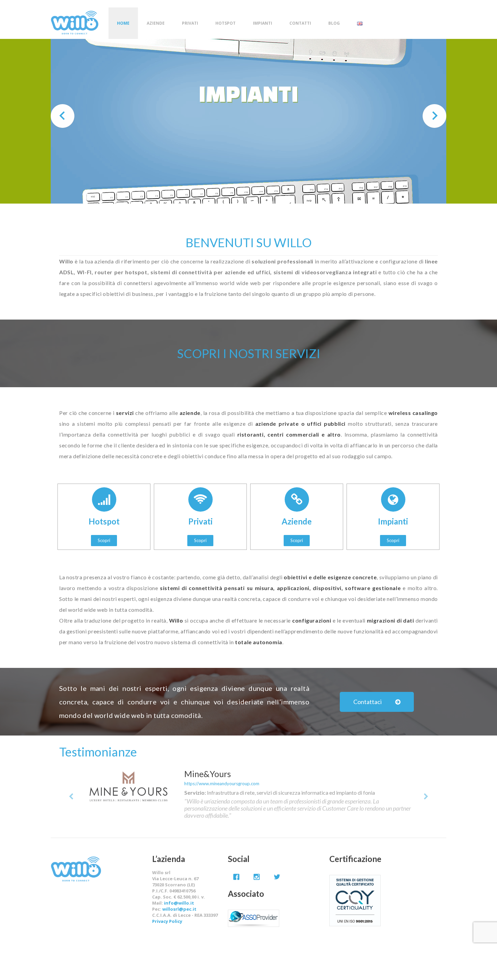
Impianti (262, 23)
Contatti (300, 23)
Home (123, 23)
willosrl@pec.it (179, 909)
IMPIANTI (248, 93)
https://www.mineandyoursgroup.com (221, 783)
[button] (104, 540)
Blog (334, 23)
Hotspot (225, 23)
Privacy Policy (167, 921)
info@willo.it (179, 903)
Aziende (156, 23)
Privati (190, 23)
